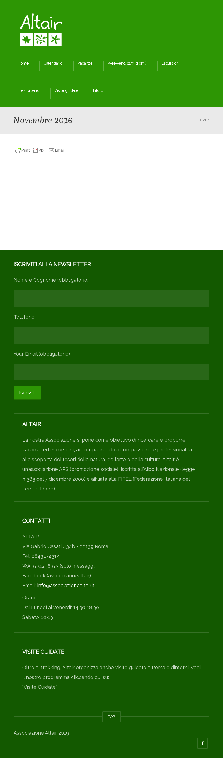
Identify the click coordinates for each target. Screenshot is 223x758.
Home (23, 63)
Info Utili (100, 90)
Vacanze (85, 63)
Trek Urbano (28, 90)
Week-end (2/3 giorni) (127, 63)
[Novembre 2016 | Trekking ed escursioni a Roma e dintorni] (41, 31)
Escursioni (170, 63)
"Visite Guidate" (39, 687)
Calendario (53, 63)
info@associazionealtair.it (66, 585)
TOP (111, 717)
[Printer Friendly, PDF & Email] (40, 149)
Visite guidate (66, 90)
